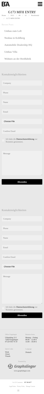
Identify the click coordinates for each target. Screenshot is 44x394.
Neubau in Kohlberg (14, 37)
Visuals (7, 356)
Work (7, 352)
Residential (35, 15)
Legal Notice (12, 386)
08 (19, 15)
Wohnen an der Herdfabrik (17, 58)
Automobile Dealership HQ (18, 44)
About (7, 354)
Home (4, 15)
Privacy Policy (21, 386)
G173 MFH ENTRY (22, 12)
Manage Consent (30, 386)
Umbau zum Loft (13, 31)
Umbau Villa (10, 51)
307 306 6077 (28, 382)
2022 (12, 15)
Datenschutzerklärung (25, 139)
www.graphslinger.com (22, 371)
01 (26, 15)
